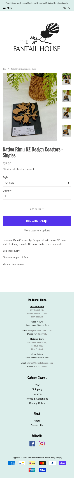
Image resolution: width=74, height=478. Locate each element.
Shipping (7, 169)
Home (4, 68)
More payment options (37, 230)
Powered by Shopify (54, 457)
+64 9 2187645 (40, 334)
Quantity (7, 190)
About (37, 420)
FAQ (37, 384)
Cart (69, 8)
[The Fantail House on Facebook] (32, 446)
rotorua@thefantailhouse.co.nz (40, 363)
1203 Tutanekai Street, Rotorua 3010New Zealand (37, 345)
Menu (9, 8)
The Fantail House (36, 457)
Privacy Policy (37, 403)
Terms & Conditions (37, 398)
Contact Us (37, 425)
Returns (37, 394)
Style (5, 177)
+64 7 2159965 (40, 366)
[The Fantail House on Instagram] (42, 446)
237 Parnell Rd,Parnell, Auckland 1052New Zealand (37, 313)
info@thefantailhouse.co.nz (40, 330)
